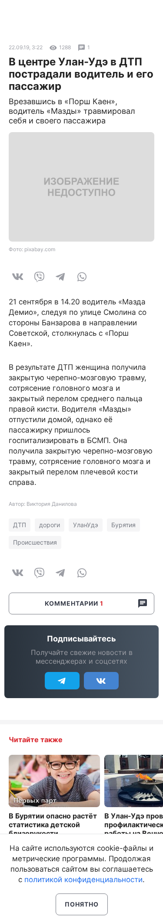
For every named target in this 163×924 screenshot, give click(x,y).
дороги (49, 524)
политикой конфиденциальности (83, 879)
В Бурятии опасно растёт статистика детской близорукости (53, 824)
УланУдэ (85, 524)
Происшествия (35, 542)
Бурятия (123, 524)
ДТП (19, 524)
